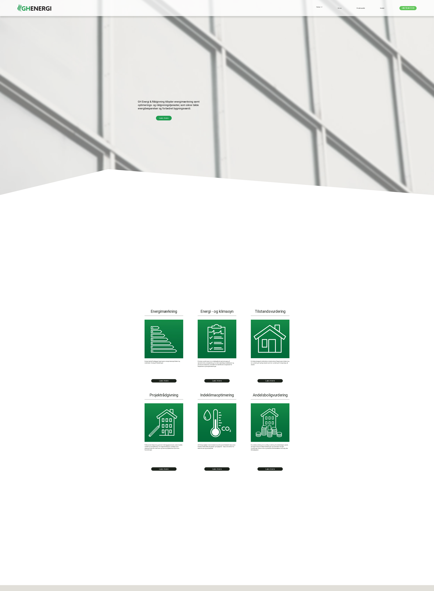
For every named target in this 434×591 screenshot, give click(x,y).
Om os (339, 8)
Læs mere (164, 118)
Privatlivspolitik (361, 8)
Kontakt (382, 8)
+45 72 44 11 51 (408, 8)
